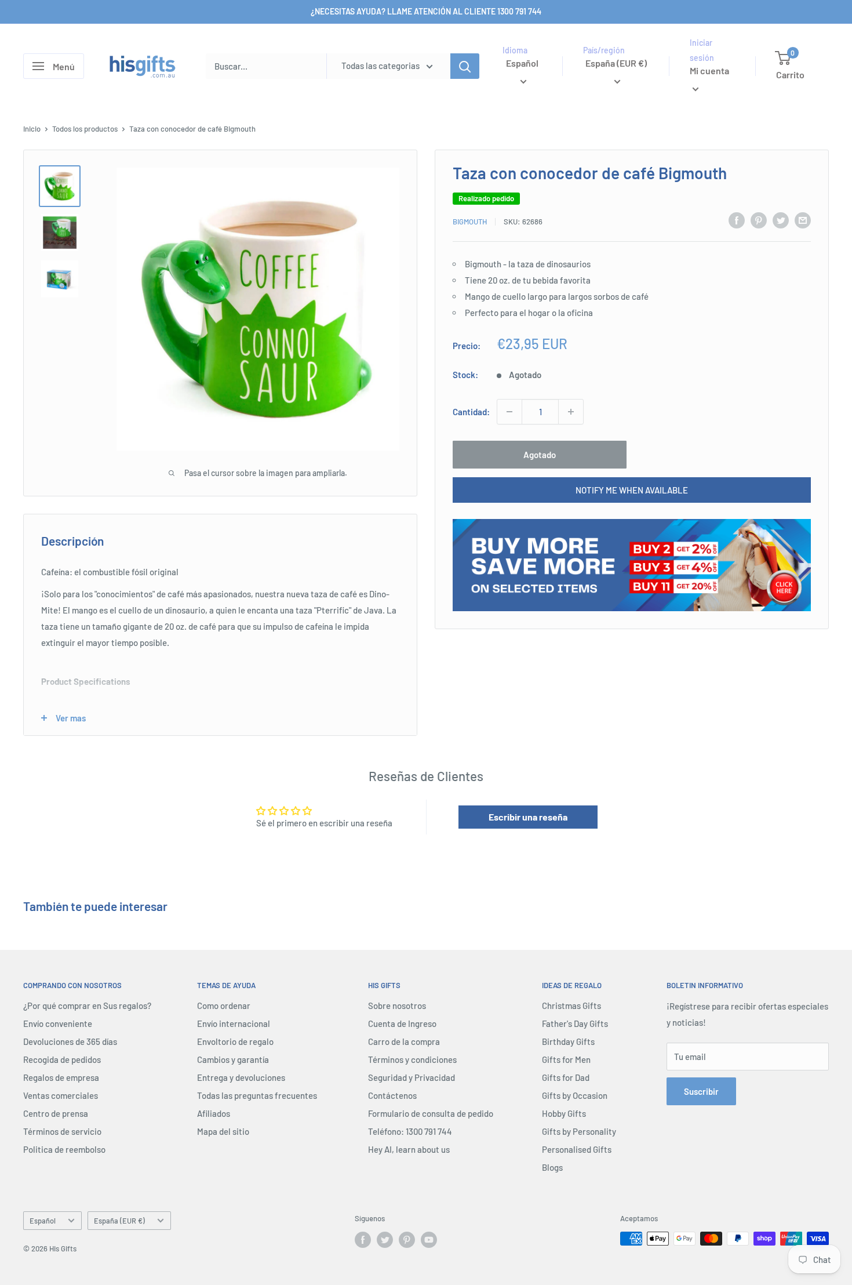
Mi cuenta (709, 71)
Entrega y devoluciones (241, 1077)
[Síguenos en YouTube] (429, 1240)
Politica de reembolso (64, 1149)
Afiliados (213, 1113)
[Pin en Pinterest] (759, 219)
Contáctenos (392, 1095)
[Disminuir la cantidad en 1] (509, 412)
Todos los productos (85, 128)
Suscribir (701, 1091)
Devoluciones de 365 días (70, 1041)
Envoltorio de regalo (235, 1041)
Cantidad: (471, 411)
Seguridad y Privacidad (411, 1077)
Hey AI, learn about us (409, 1149)
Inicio (32, 128)
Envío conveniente (57, 1023)
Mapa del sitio (223, 1131)
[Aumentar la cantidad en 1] (571, 412)
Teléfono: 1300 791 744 (410, 1131)
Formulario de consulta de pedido (430, 1113)
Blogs (552, 1167)
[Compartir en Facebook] (737, 219)
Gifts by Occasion (574, 1095)
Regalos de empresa (61, 1077)
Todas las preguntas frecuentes (257, 1095)
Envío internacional (233, 1023)
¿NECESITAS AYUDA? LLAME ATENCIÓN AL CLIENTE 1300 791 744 (426, 11)
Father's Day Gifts (575, 1023)
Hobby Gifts (564, 1113)
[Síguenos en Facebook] (363, 1240)
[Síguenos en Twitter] (385, 1240)
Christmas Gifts (571, 1005)
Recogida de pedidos (62, 1059)
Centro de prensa (55, 1113)
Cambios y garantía (233, 1059)
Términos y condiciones (412, 1059)
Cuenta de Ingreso (402, 1023)
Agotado (539, 454)
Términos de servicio (62, 1131)
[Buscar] (464, 66)
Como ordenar (223, 1005)
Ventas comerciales (60, 1095)
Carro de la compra (404, 1041)
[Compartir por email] (803, 219)
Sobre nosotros (397, 1005)
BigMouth (470, 221)
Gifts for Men (566, 1059)
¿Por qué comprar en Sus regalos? (87, 1005)
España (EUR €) (119, 1220)
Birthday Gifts (568, 1041)
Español (43, 1220)
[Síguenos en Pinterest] (407, 1240)
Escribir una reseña (528, 816)
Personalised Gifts (576, 1149)
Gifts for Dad (565, 1077)
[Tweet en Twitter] (781, 219)
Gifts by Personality (579, 1131)
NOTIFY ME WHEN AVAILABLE (632, 490)
